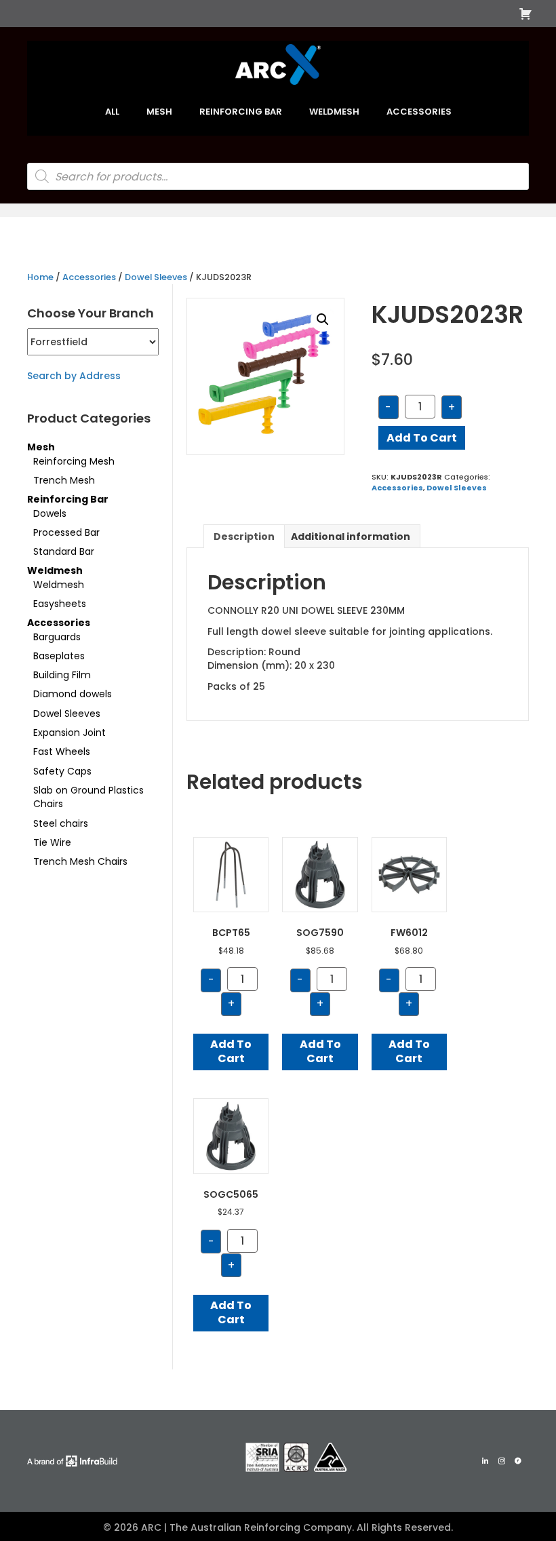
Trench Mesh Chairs (80, 861)
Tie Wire (52, 842)
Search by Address (74, 376)
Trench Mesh (64, 480)
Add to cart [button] (231, 1051)
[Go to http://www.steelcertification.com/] (296, 1457)
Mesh (41, 447)
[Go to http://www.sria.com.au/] (262, 1457)
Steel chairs (60, 823)
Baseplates (59, 656)
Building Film (62, 675)
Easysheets (59, 603)
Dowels (49, 513)
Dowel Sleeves (156, 277)
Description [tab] (244, 536)
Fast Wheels (61, 751)
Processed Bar (66, 532)
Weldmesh (55, 570)
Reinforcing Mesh (74, 461)
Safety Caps (62, 771)
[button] (323, 319)
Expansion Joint (69, 732)
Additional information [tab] (350, 536)
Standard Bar (63, 551)
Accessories (89, 277)
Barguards (57, 637)
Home (40, 277)
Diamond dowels (72, 694)
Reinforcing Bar (67, 499)
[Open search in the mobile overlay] (278, 176)
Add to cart (421, 438)
